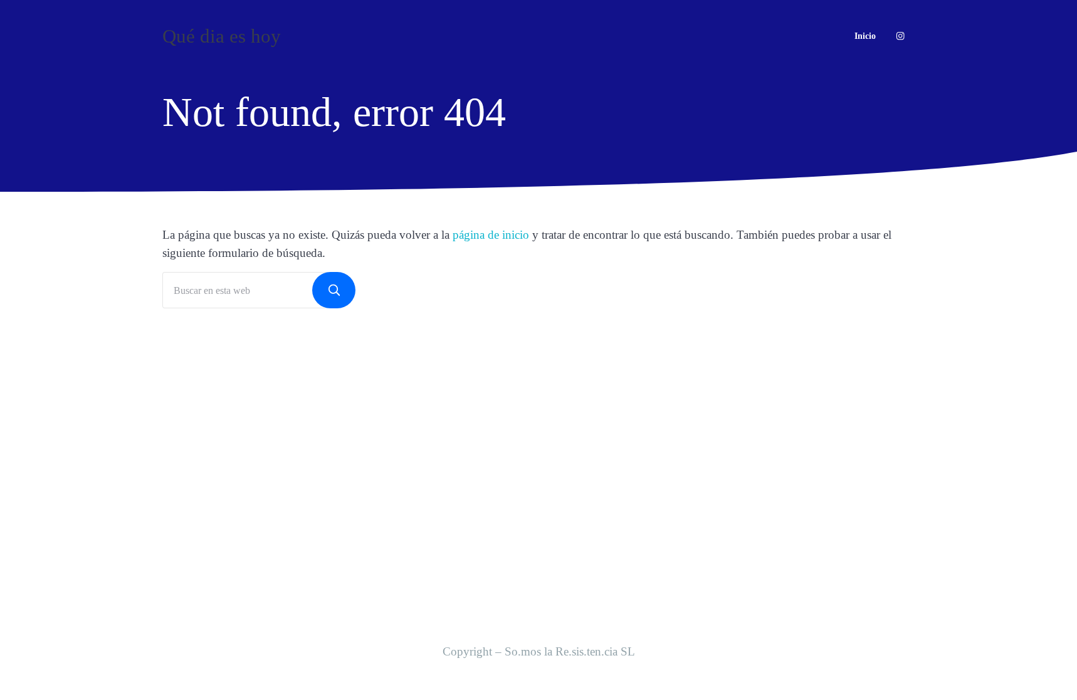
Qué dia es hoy (221, 36)
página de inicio (491, 234)
